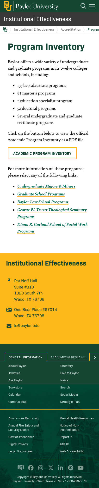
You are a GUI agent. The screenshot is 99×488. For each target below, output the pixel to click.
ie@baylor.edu (27, 325)
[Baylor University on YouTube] (79, 470)
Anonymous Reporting (23, 418)
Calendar (14, 394)
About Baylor (17, 365)
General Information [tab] (26, 357)
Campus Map (17, 401)
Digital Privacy (18, 444)
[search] (81, 7)
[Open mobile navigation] (93, 7)
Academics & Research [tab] (69, 357)
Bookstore (15, 387)
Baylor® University (45, 477)
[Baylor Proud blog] (20, 470)
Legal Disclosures (20, 451)
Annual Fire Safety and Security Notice (23, 427)
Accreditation (71, 29)
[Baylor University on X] (50, 470)
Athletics (14, 373)
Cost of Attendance (21, 436)
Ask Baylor (15, 380)
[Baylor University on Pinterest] (70, 470)
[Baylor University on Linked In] (60, 470)
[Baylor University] (30, 6)
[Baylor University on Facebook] (30, 470)
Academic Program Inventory (42, 153)
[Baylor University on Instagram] (40, 470)
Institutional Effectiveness (37, 18)
